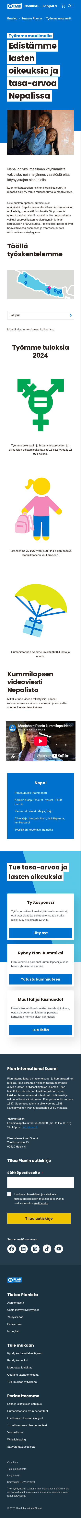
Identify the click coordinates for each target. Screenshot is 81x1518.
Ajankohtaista (15, 1302)
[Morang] (60, 292)
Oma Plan (12, 1462)
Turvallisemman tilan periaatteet (27, 1425)
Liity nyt (40, 932)
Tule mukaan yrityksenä (22, 1381)
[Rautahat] (48, 292)
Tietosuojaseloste (16, 1469)
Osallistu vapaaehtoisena (23, 1374)
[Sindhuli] (55, 291)
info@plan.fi (30, 1127)
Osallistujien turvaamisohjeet (25, 1418)
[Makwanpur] (47, 290)
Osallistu (32, 6)
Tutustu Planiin (32, 18)
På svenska (14, 1324)
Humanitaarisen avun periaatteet (27, 1410)
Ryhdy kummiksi (17, 1360)
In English (13, 1331)
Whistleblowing (16, 1439)
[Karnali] (25, 276)
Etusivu (12, 18)
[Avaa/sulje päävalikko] (72, 6)
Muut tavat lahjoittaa (19, 1367)
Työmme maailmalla (59, 18)
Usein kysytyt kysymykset (23, 1309)
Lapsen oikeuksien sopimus (24, 1403)
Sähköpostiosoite (25, 1173)
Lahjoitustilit (13, 1475)
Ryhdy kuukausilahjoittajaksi (24, 1353)
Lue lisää (40, 1029)
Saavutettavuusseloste (21, 1446)
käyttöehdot (41, 1203)
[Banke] (25, 283)
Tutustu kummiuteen (40, 979)
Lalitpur (14, 315)
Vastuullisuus (15, 1432)
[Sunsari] (58, 293)
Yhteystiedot (15, 1316)
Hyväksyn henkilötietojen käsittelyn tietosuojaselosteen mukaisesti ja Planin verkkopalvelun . (39, 1199)
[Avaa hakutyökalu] (69, 6)
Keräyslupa (13, 1482)
